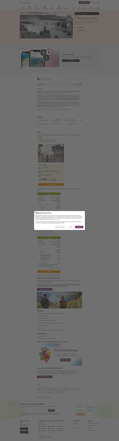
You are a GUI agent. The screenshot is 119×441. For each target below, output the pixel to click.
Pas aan (70, 227)
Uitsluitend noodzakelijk (60, 227)
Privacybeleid (58, 219)
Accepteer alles (79, 227)
